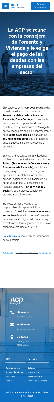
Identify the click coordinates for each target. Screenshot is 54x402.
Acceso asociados (40, 6)
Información (33, 372)
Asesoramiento (35, 376)
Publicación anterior (13, 253)
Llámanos (23, 312)
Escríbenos (23, 324)
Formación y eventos (37, 381)
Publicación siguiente (40, 253)
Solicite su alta (11, 236)
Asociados (10, 376)
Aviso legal (28, 396)
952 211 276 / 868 (24, 317)
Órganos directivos (14, 372)
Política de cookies (39, 392)
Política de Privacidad (17, 392)
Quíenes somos (12, 368)
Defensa (31, 368)
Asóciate (9, 381)
